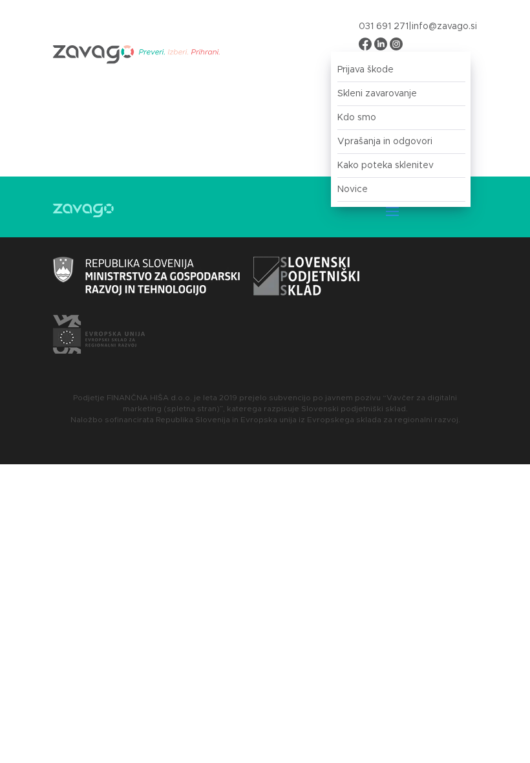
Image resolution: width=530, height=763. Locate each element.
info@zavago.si (444, 26)
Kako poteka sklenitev (385, 165)
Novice (352, 189)
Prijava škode (365, 69)
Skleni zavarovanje (377, 93)
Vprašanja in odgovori (384, 141)
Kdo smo (356, 117)
